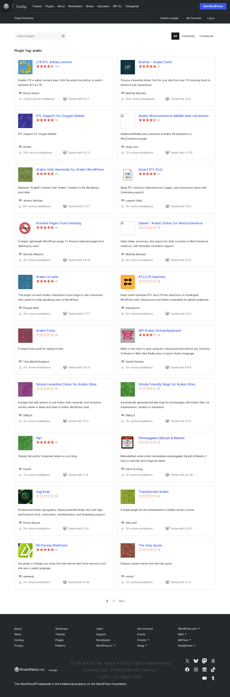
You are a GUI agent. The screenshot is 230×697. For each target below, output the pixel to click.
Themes (60, 634)
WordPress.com (189, 628)
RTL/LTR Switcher (152, 277)
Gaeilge (53, 670)
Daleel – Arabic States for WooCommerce (171, 223)
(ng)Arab (43, 492)
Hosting (19, 640)
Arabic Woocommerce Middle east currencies (174, 116)
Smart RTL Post (151, 169)
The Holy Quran (150, 545)
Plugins (59, 640)
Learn (99, 628)
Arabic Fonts (45, 330)
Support (101, 634)
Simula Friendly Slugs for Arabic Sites (167, 384)
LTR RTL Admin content (54, 62)
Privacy (18, 645)
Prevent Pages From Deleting (58, 223)
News (17, 634)
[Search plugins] (63, 36)
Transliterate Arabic (154, 492)
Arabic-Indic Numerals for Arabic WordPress (70, 169)
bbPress (184, 640)
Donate (143, 640)
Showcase (61, 628)
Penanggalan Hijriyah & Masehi (162, 438)
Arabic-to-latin (47, 277)
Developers (103, 640)
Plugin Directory (23, 18)
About (18, 628)
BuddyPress (187, 645)
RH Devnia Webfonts (52, 545)
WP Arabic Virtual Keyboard (160, 330)
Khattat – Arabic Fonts (155, 62)
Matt (182, 634)
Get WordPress (213, 6)
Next (122, 601)
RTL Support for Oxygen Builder (60, 116)
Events (141, 634)
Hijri (39, 438)
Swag (142, 645)
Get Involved (145, 628)
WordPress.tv (105, 645)
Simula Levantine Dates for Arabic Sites (66, 384)
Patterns (60, 645)
